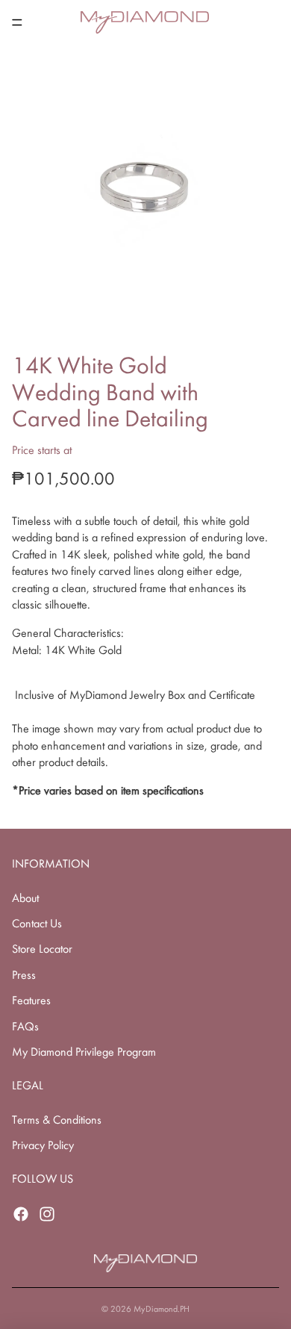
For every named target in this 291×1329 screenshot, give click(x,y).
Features (31, 1000)
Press (24, 975)
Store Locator (42, 948)
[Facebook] (21, 1214)
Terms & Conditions (56, 1119)
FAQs (25, 1026)
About (25, 898)
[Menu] (17, 22)
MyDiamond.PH (162, 1309)
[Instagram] (47, 1214)
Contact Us (37, 923)
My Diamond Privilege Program (84, 1052)
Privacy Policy (43, 1145)
